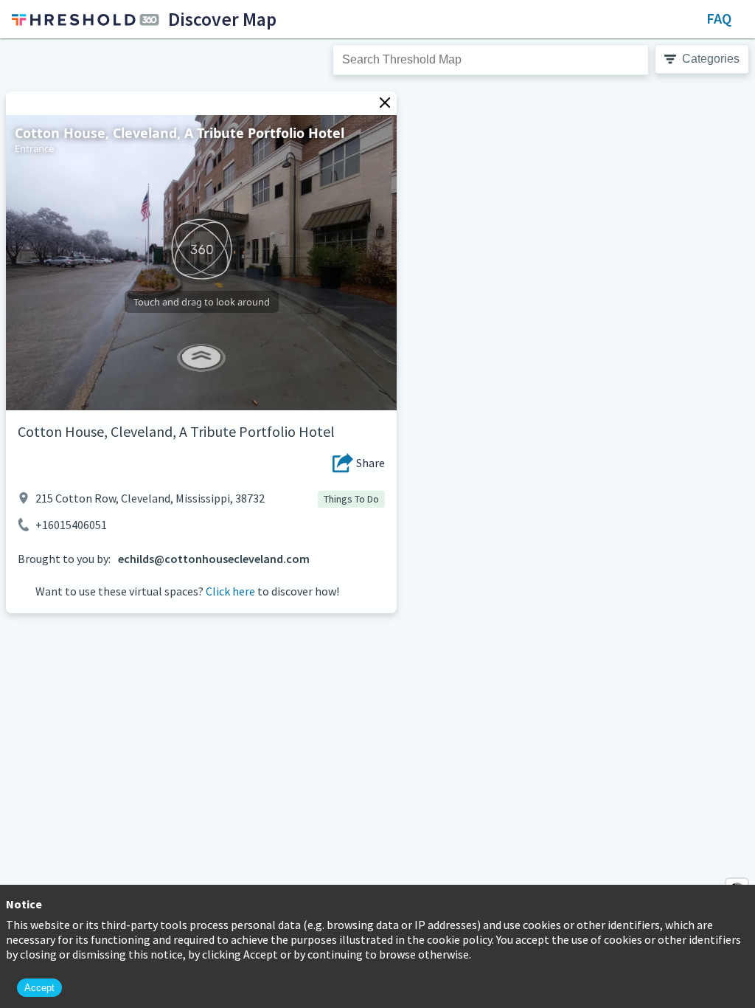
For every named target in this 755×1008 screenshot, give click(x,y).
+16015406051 (71, 524)
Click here (230, 591)
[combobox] (491, 59)
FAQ (718, 18)
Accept (39, 987)
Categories (711, 58)
